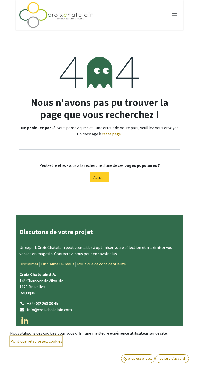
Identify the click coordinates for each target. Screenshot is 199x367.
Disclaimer (28, 264)
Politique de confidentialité (101, 264)
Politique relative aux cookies (36, 341)
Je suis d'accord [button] (172, 358)
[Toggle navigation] (174, 15)
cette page (111, 133)
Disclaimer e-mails (57, 264)
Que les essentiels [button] (137, 358)
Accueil (99, 177)
